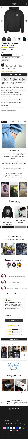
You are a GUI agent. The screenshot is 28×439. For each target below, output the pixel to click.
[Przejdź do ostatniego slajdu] (13, 231)
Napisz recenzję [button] (14, 339)
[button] (23, 3)
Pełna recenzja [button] (9, 315)
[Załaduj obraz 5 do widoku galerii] (24, 39)
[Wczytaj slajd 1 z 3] (12, 35)
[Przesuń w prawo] (27, 39)
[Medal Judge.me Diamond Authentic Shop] (10, 365)
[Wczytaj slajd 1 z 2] (10, 35)
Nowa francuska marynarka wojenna (11, 57)
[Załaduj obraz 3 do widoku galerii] (14, 39)
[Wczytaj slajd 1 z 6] (16, 35)
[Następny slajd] (15, 231)
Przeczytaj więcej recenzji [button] (14, 320)
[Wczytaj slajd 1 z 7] (17, 35)
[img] (11, 299)
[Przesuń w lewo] (1, 39)
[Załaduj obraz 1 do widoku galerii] (4, 39)
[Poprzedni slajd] (2, 308)
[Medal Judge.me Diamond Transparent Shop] (16, 365)
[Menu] (1, 3)
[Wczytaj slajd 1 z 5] (14, 35)
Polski (19, 423)
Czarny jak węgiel (6, 54)
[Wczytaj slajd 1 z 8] (18, 35)
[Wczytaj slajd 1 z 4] (13, 35)
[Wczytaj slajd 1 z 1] (9, 35)
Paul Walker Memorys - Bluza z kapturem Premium (7, 220)
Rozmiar (2, 63)
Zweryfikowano (13, 369)
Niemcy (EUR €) (9, 423)
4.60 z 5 (17, 325)
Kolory (2, 52)
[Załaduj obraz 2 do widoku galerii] (9, 39)
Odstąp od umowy (14, 414)
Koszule (6, 392)
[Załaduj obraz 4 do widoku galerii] (19, 39)
